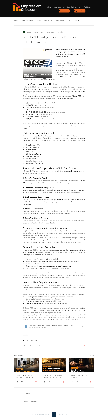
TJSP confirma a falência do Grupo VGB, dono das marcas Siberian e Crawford (26, 376)
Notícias (69, 20)
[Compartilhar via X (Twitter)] (28, 340)
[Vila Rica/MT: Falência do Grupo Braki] (81, 365)
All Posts (16, 20)
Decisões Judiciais (59, 20)
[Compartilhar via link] (36, 340)
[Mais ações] (84, 32)
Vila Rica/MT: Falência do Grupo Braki (79, 376)
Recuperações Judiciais (27, 20)
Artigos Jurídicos (48, 20)
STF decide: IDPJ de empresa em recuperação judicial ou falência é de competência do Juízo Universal (53, 376)
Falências (38, 20)
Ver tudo (92, 355)
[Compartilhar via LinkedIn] (32, 340)
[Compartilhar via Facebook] (23, 340)
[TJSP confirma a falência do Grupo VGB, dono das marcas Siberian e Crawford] (26, 365)
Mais (76, 20)
